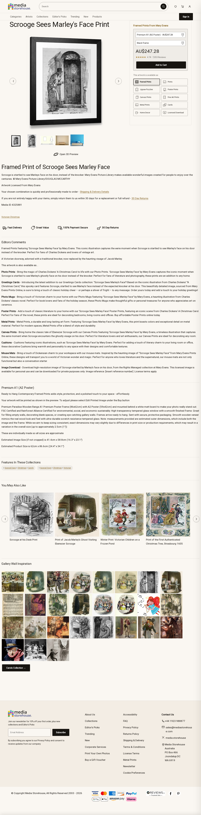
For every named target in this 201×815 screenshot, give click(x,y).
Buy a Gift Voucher (95, 759)
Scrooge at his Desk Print (23, 539)
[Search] (163, 6)
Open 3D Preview (68, 154)
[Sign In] (189, 6)
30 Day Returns (140, 198)
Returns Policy (131, 733)
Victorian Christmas (10, 217)
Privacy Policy (130, 727)
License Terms (131, 753)
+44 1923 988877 (175, 721)
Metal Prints (129, 759)
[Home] (21, 6)
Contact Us (168, 714)
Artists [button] (29, 16)
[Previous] (13, 81)
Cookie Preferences (134, 772)
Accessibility (130, 714)
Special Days (10, 468)
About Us (90, 714)
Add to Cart (161, 65)
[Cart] (182, 6)
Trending (75, 16)
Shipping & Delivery (133, 740)
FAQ (125, 721)
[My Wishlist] (175, 6)
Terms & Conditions (134, 746)
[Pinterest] (178, 795)
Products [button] (97, 16)
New (86, 16)
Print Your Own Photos (97, 753)
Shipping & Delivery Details (94, 191)
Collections (42, 16)
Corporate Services (95, 746)
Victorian (67, 468)
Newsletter (129, 766)
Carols (31, 468)
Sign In (186, 16)
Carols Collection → (16, 668)
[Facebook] (170, 795)
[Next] (118, 81)
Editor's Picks (59, 16)
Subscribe (61, 732)
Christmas (22, 468)
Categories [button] (15, 16)
